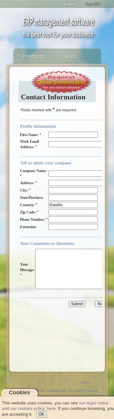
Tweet (85, 383)
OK (41, 414)
